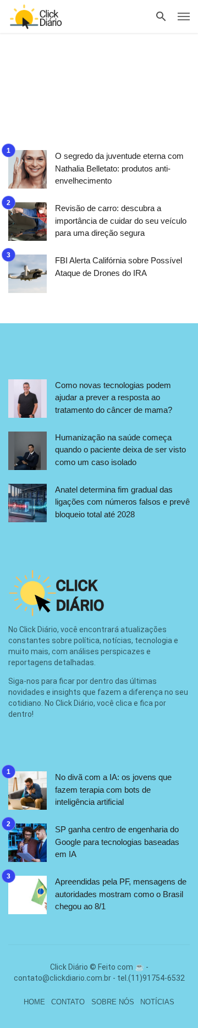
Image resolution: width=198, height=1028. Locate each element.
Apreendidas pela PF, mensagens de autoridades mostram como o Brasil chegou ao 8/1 (120, 894)
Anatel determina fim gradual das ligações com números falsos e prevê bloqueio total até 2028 (122, 502)
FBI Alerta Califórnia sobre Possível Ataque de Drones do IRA (118, 267)
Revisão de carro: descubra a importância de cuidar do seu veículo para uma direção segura (120, 220)
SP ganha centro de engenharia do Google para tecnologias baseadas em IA (117, 842)
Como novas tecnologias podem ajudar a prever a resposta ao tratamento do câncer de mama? (113, 397)
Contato (68, 1002)
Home (34, 1002)
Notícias (157, 1002)
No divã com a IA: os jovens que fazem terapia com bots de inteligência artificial (113, 789)
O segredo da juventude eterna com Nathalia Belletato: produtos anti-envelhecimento (119, 168)
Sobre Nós (112, 1002)
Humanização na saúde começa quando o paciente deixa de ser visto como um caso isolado (120, 450)
